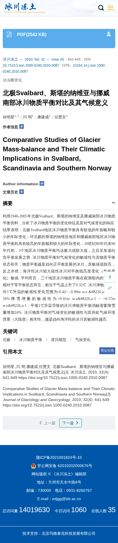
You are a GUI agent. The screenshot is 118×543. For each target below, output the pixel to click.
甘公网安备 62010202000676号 (64, 465)
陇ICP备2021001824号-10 (59, 457)
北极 (6, 339)
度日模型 (58, 339)
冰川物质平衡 (30, 339)
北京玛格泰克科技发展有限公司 (68, 533)
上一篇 (49, 423)
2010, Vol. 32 (35, 60)
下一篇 (68, 423)
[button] (101, 8)
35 (112, 510)
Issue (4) (57, 60)
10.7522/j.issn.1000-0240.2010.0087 (31, 66)
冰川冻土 (10, 60)
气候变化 (83, 339)
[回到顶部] (109, 277)
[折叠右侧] (109, 288)
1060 (78, 510)
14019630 (34, 510)
